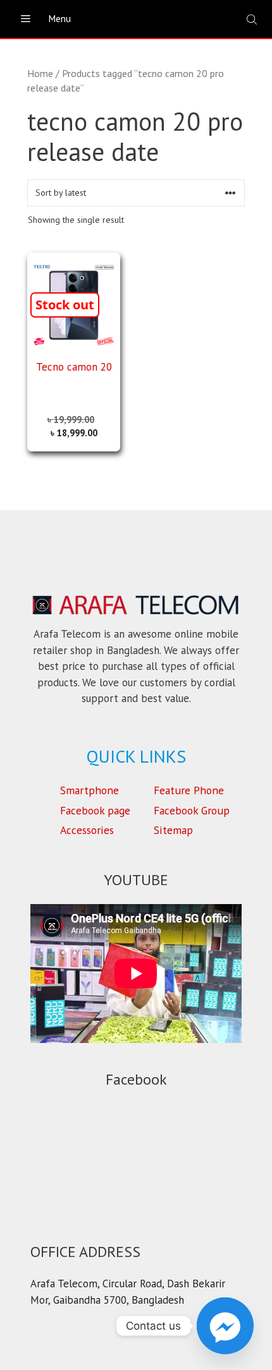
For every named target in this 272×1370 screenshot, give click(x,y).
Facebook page (95, 810)
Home (40, 73)
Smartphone (89, 790)
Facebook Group (192, 810)
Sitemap (173, 830)
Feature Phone (189, 790)
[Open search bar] (253, 19)
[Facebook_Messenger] (225, 1325)
